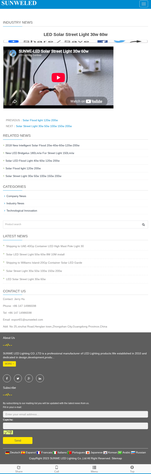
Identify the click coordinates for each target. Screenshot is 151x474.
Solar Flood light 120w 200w (40, 120)
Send (17, 440)
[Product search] (143, 224)
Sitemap (117, 458)
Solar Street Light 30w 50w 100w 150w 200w (44, 126)
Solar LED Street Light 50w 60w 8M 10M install (35, 254)
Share (19, 471)
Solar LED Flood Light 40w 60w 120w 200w (33, 160)
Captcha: (8, 419)
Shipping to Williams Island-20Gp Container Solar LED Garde (44, 262)
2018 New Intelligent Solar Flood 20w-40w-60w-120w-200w (42, 145)
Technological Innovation (21, 210)
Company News (16, 196)
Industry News (15, 203)
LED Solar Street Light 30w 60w (26, 279)
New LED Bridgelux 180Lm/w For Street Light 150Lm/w (40, 153)
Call (56, 471)
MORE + (9, 363)
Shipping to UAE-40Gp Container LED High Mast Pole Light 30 (45, 246)
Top (132, 471)
